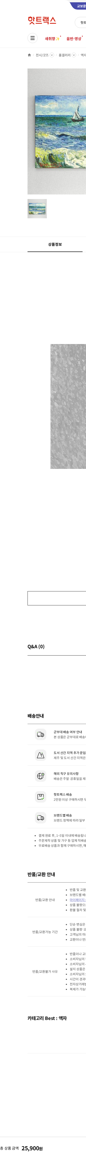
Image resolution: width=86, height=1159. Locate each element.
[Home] (29, 55)
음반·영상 (74, 38)
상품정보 (55, 244)
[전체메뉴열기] (33, 38)
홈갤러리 (64, 55)
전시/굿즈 (42, 55)
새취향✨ (52, 38)
